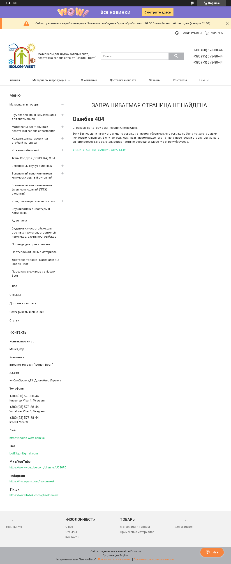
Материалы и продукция (49, 80)
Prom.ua (135, 551)
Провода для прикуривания (31, 244)
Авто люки (19, 220)
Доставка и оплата (123, 80)
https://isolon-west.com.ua (27, 438)
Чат (215, 552)
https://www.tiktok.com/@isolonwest (33, 495)
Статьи (14, 320)
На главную (14, 526)
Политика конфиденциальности (154, 559)
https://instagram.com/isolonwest (31, 481)
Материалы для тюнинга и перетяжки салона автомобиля (33, 129)
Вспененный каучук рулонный (32, 165)
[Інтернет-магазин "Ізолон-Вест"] (21, 55)
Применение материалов (137, 532)
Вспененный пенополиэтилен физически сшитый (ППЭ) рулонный (32, 189)
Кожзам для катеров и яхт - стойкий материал (31, 140)
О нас (13, 286)
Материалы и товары (24, 104)
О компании (89, 80)
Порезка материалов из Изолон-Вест (34, 273)
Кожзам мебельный (25, 150)
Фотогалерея (184, 526)
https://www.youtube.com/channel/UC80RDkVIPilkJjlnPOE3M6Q (50, 467)
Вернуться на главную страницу (101, 149)
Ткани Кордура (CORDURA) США (33, 158)
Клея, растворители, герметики (33, 201)
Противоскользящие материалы (34, 252)
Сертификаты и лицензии (26, 312)
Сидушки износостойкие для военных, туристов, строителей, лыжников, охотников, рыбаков (34, 232)
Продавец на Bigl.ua (116, 555)
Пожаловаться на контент (115, 559)
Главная (14, 80)
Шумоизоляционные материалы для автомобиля (34, 117)
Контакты (180, 80)
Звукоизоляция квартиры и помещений (31, 211)
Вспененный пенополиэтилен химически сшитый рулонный (32, 175)
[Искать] (176, 56)
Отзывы (154, 80)
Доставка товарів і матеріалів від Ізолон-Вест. (35, 262)
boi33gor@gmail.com (23, 453)
